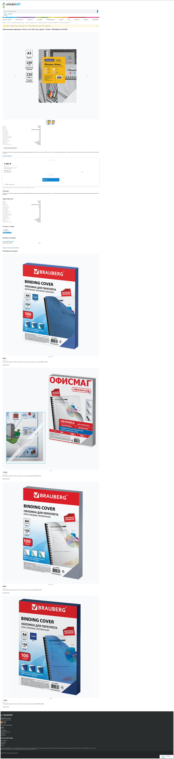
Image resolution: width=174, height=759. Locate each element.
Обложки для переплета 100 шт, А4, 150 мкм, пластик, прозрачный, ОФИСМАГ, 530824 (22, 475)
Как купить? (4, 740)
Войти (5, 13)
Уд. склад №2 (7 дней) (8, 241)
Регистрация (10, 13)
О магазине (3, 730)
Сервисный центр (5, 731)
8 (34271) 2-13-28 (5, 718)
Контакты (3, 733)
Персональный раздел (6, 725)
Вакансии (3, 735)
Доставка (3, 742)
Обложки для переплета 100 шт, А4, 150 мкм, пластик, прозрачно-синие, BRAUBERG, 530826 (23, 703)
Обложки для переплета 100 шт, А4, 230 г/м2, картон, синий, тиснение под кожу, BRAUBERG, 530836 (25, 361)
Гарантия (3, 743)
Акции (2, 745)
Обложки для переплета (10, 148)
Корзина (5, 15)
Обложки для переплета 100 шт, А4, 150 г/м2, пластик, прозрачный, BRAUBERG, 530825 (22, 589)
